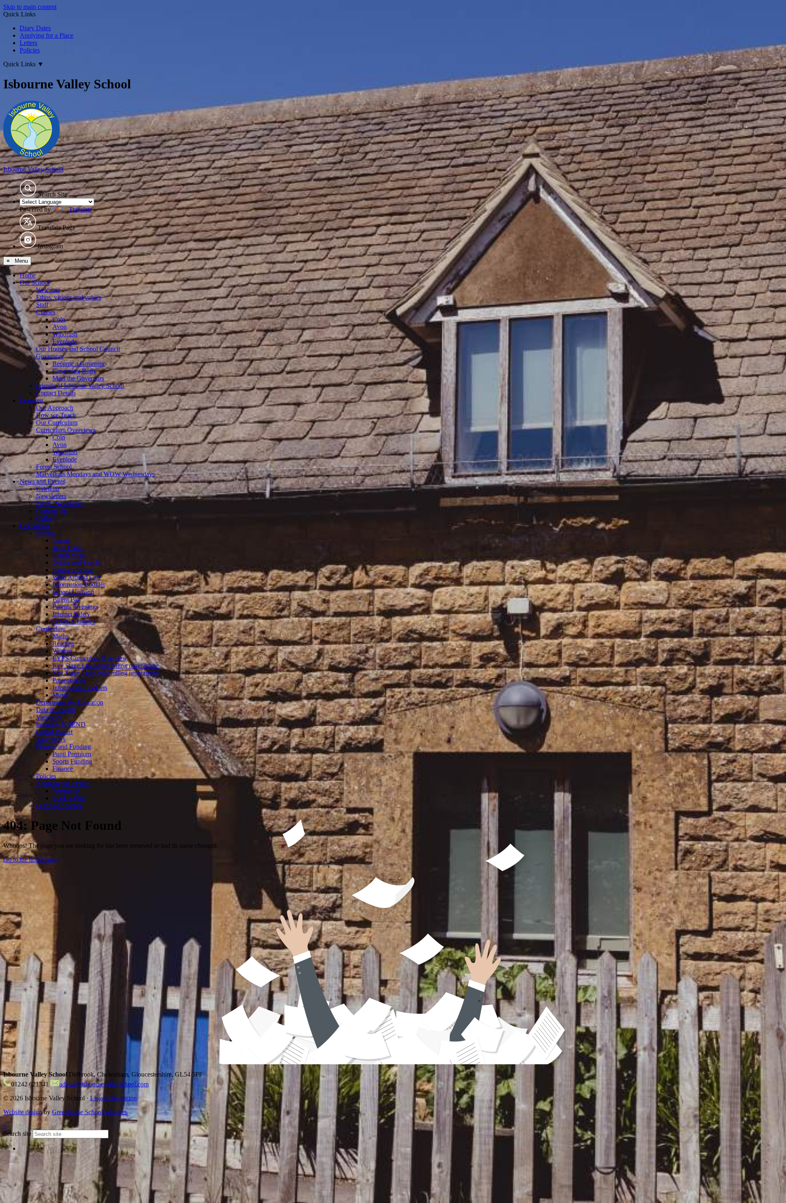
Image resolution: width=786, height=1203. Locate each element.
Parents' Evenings (75, 606)
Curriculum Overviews (65, 429)
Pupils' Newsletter (59, 503)
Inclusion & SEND (61, 724)
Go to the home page (30, 859)
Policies (30, 50)
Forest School (54, 466)
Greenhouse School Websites (89, 1111)
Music (60, 695)
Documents (34, 525)
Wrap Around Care (77, 577)
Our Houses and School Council (78, 348)
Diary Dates (35, 28)
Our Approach (54, 407)
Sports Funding (72, 761)
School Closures (73, 621)
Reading (63, 643)
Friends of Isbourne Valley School (80, 385)
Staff (42, 304)
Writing (62, 650)
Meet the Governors (78, 378)
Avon (59, 326)
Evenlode (64, 341)
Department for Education (69, 702)
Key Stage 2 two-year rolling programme (105, 672)
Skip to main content (29, 6)
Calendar (47, 488)
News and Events (42, 481)
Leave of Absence (59, 805)
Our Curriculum (56, 422)
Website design (22, 1111)
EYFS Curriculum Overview (89, 658)
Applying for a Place (46, 35)
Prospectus (66, 790)
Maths (60, 636)
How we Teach (56, 415)
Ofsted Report (54, 731)
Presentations (69, 680)
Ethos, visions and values (68, 297)
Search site (17, 1133)
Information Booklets (79, 687)
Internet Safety (71, 614)
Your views (51, 739)
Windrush (64, 334)
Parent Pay (66, 599)
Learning (31, 400)
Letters (28, 42)
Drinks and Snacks (76, 562)
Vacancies (49, 717)
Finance (62, 768)
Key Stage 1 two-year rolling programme (105, 665)
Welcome (48, 289)
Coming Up (51, 510)
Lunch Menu (69, 555)
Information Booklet (78, 584)
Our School (35, 282)
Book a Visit (68, 798)
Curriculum (51, 628)
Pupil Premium (71, 753)
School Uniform (73, 591)
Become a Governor (78, 363)
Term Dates (67, 547)
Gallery (45, 518)
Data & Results (55, 709)
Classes (45, 312)
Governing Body (74, 370)
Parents (45, 532)
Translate (80, 209)
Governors (49, 356)
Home (28, 275)
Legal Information (113, 1098)
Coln (58, 319)
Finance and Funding (63, 746)
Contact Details (56, 393)
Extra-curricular (72, 569)
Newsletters (51, 496)
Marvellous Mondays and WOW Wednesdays (95, 474)
